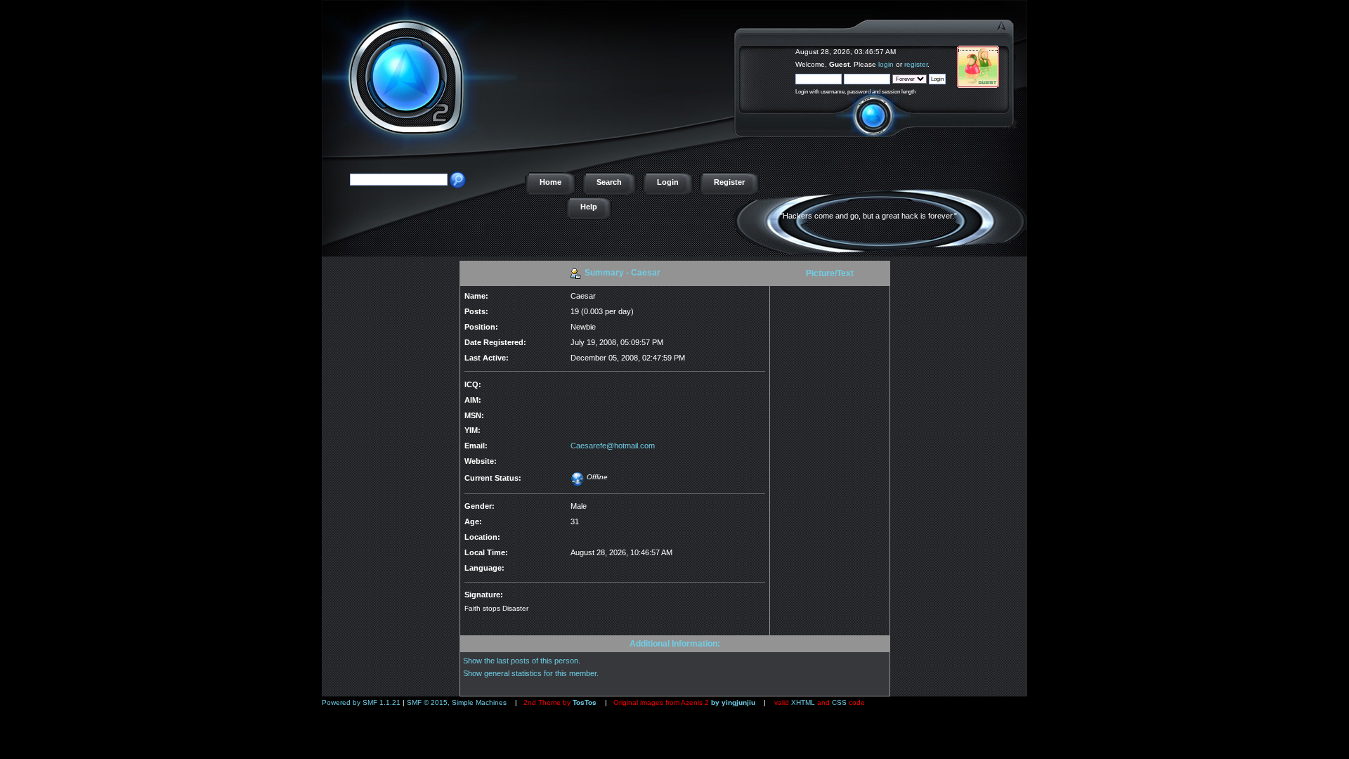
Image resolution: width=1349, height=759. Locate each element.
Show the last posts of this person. (521, 660)
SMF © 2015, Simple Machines (457, 702)
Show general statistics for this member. (531, 673)
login (886, 64)
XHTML (803, 702)
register (915, 64)
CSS (839, 702)
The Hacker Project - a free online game (1011, 47)
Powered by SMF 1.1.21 (361, 702)
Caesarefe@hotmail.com (613, 445)
